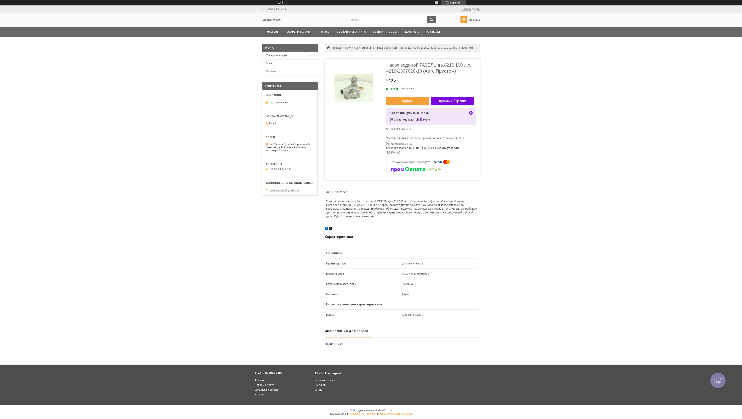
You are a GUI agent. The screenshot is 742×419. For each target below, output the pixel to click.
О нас (325, 31)
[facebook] (326, 228)
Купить (407, 101)
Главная (271, 31)
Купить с (446, 101)
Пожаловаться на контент (362, 413)
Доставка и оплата (351, 31)
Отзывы (433, 31)
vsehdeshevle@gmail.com (284, 190)
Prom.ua (387, 410)
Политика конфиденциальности (395, 413)
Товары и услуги (297, 31)
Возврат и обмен (385, 31)
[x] (330, 228)
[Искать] (431, 19)
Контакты (412, 31)
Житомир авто (365, 47)
